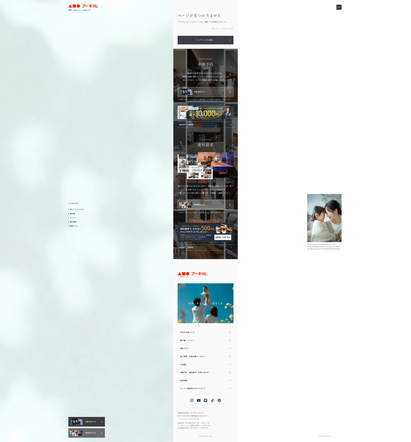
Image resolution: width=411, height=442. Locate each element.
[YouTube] (198, 400)
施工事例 (73, 222)
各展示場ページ (203, 99)
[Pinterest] (219, 400)
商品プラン (74, 226)
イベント (73, 217)
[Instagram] (191, 400)
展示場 (72, 213)
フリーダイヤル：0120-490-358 (188, 419)
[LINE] (205, 400)
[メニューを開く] (339, 7)
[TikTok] (212, 400)
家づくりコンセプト (77, 209)
